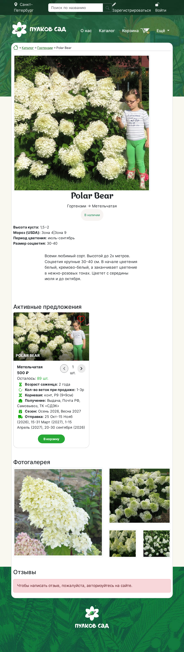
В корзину (51, 439)
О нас (86, 30)
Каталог (107, 30)
